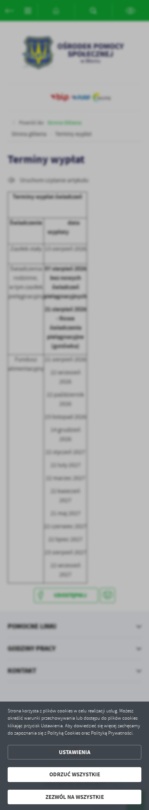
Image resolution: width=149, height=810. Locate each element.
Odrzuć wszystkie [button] (74, 774)
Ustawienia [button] (75, 752)
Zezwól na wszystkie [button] (74, 797)
